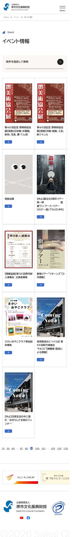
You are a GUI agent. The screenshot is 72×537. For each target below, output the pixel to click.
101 (43, 448)
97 (21, 448)
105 (53, 448)
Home (6, 17)
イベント (16, 17)
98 (26, 448)
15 (3, 448)
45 (13, 448)
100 (37, 448)
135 (65, 448)
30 (8, 448)
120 (59, 448)
